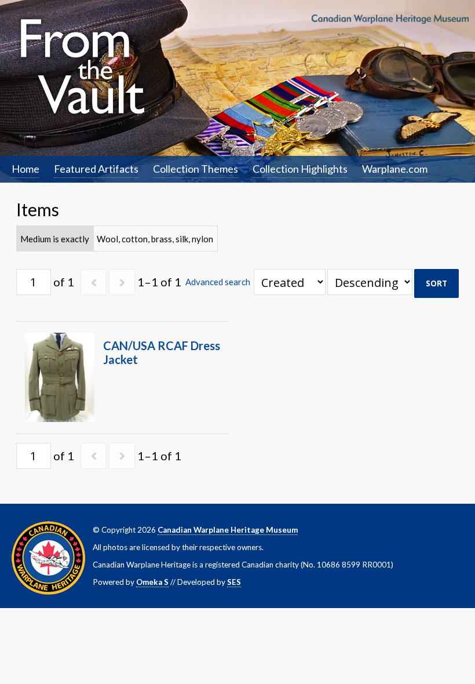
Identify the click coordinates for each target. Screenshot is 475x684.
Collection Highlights (300, 168)
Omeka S (152, 582)
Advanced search (217, 281)
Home (25, 168)
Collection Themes (195, 168)
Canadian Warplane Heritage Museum (228, 529)
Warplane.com (394, 168)
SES (234, 582)
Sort (436, 283)
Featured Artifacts (96, 168)
